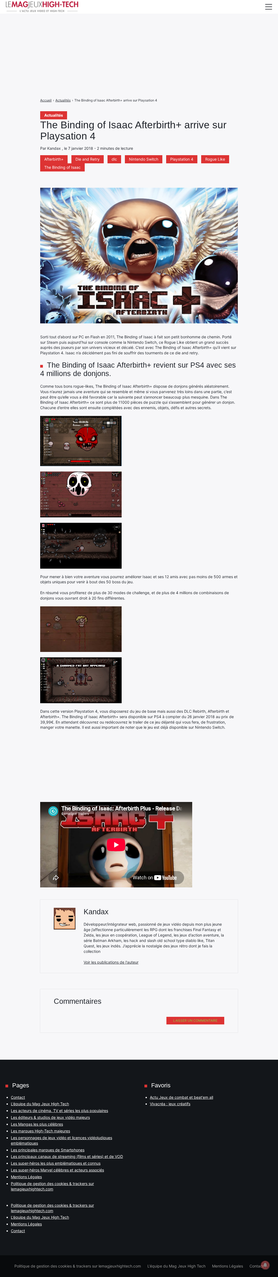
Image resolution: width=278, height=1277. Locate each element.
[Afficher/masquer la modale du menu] (268, 7)
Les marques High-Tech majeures (40, 1131)
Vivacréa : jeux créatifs (170, 1103)
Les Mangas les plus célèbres (37, 1124)
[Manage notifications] (265, 1265)
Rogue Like (215, 159)
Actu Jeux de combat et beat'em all (181, 1097)
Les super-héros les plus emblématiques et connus (55, 1163)
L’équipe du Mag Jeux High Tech (40, 1103)
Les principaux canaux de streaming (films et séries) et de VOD (67, 1156)
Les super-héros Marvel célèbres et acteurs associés (57, 1170)
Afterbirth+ (54, 159)
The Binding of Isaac (62, 167)
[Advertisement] (139, 38)
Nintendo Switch (143, 159)
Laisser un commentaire (195, 1020)
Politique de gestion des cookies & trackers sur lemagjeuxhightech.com (77, 1266)
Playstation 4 (181, 159)
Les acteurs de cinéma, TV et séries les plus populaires (59, 1110)
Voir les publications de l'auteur (111, 962)
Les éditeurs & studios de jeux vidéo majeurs (50, 1117)
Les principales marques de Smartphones (47, 1150)
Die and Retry (87, 159)
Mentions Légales (26, 1176)
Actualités (53, 115)
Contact (18, 1097)
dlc (114, 159)
